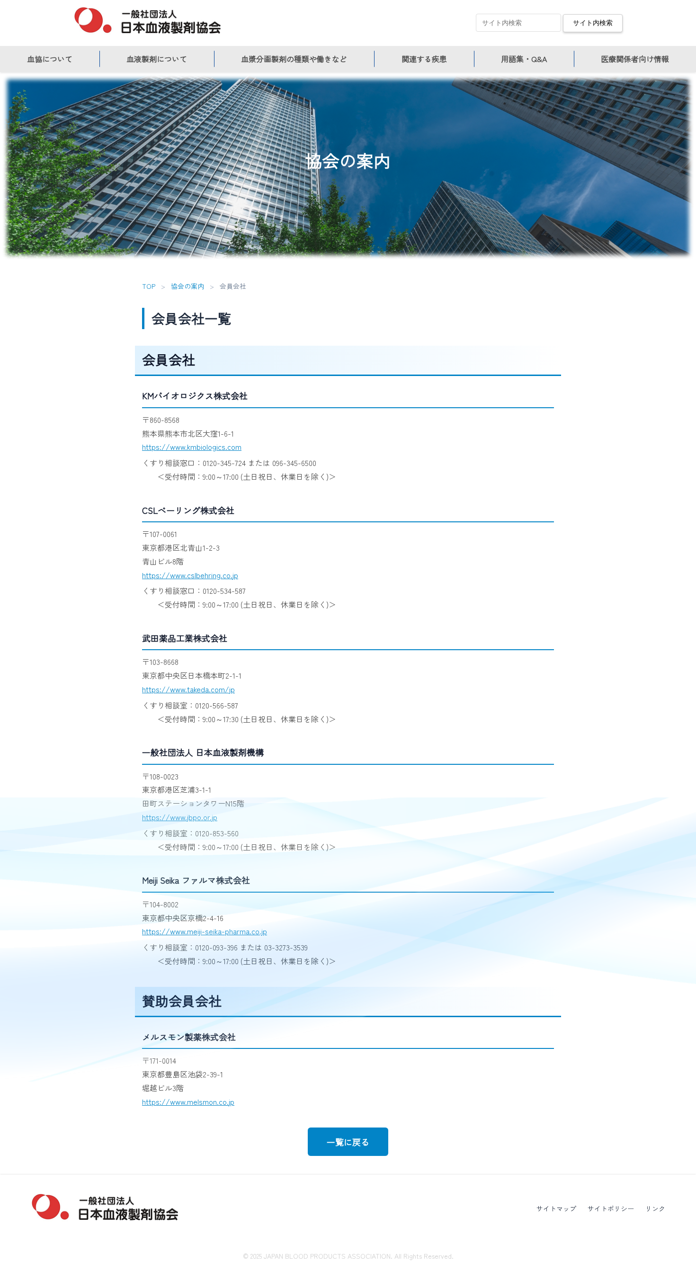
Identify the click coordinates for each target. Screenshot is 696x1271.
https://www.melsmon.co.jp (188, 1101)
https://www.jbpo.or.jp (179, 817)
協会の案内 (187, 286)
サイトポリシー (611, 1208)
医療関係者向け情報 (635, 58)
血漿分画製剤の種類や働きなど (294, 58)
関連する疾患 (424, 58)
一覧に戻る (348, 1142)
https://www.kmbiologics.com (191, 446)
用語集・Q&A (524, 58)
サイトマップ (556, 1208)
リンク (655, 1208)
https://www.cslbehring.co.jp (190, 575)
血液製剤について (156, 58)
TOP (148, 286)
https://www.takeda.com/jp (188, 689)
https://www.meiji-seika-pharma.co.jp (204, 931)
